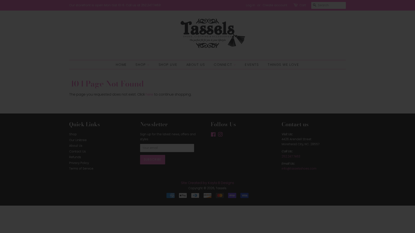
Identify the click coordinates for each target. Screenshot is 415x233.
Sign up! (208, 141)
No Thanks (208, 156)
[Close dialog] (255, 71)
